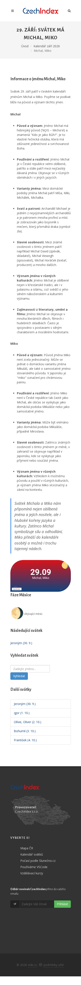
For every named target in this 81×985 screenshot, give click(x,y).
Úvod (25, 46)
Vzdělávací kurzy (31, 873)
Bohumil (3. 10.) (25, 731)
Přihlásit (62, 904)
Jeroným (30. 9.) (21, 643)
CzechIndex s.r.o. (26, 811)
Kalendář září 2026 (46, 46)
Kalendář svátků (31, 854)
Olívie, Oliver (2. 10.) (27, 722)
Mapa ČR (26, 848)
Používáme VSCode (34, 867)
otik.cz (32, 965)
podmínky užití (54, 965)
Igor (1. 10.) (22, 713)
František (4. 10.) (25, 740)
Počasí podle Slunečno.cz (38, 861)
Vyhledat (19, 676)
